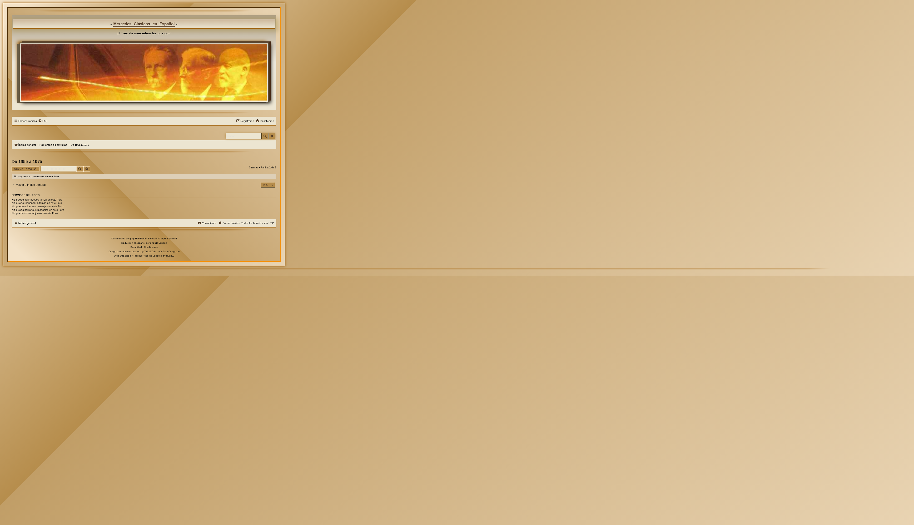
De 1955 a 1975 (27, 161)
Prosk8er (138, 255)
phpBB (134, 238)
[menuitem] (43, 121)
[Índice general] (144, 72)
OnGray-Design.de (169, 251)
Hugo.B (170, 255)
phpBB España (158, 243)
